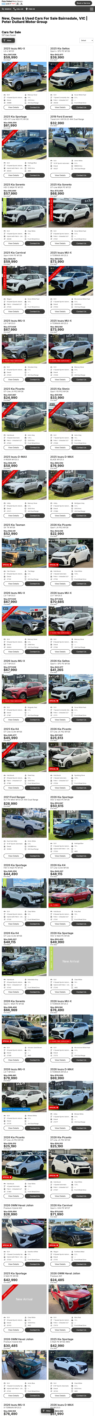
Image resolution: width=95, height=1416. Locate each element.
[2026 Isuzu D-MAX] (71, 1095)
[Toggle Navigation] (91, 9)
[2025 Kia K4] (24, 757)
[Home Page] (12, 3)
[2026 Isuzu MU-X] (24, 621)
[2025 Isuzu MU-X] (24, 76)
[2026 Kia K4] (71, 893)
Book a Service (83, 3)
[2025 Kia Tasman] (24, 553)
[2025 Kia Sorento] (24, 213)
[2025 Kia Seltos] (71, 76)
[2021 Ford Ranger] (24, 823)
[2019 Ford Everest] (71, 142)
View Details (13, 107)
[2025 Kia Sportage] (24, 144)
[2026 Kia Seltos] (71, 689)
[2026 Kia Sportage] (71, 825)
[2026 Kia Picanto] (71, 553)
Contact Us (35, 107)
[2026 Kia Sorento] (24, 1029)
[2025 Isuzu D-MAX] (24, 485)
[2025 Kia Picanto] (24, 417)
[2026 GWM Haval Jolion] (24, 1233)
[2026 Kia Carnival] (71, 1233)
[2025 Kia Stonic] (71, 417)
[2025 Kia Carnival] (24, 281)
